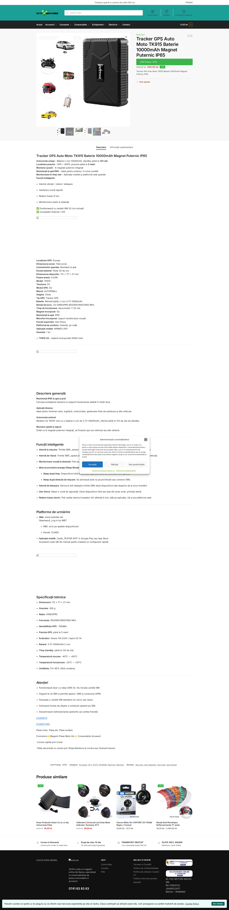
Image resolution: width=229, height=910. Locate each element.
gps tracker (172, 765)
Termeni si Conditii (142, 864)
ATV (90, 765)
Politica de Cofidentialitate (146, 868)
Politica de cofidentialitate (126, 471)
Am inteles (218, 904)
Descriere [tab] (101, 147)
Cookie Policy (192, 903)
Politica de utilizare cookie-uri (103, 471)
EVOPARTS (41, 718)
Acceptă (92, 464)
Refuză (114, 464)
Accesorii (83, 765)
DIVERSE (103, 765)
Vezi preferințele (137, 464)
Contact (166, 15)
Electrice (111, 765)
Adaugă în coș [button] (54, 834)
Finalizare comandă (183, 15)
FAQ (103, 872)
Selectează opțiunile (134, 834)
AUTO (95, 765)
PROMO (189, 2)
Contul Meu (153, 15)
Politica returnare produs (145, 878)
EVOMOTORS (43, 724)
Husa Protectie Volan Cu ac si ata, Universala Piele (52, 823)
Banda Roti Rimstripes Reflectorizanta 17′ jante (168, 823)
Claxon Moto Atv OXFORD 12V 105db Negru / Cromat (134, 823)
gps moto (161, 765)
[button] (145, 439)
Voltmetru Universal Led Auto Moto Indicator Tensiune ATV (93, 823)
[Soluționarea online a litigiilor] (179, 873)
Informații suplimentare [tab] (121, 147)
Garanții (137, 882)
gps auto (139, 765)
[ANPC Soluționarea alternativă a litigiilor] (179, 862)
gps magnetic (150, 765)
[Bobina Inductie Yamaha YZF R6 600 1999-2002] (191, 36)
